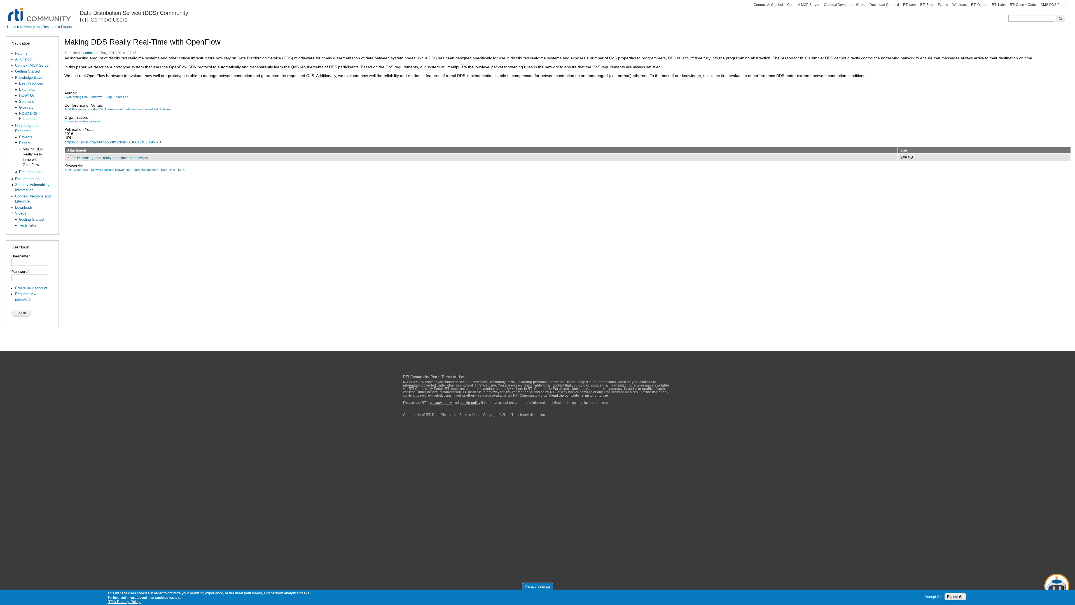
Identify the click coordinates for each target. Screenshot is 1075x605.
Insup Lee (121, 97)
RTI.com (909, 5)
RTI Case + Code (1023, 5)
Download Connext (884, 5)
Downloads (24, 207)
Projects (25, 137)
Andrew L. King (101, 97)
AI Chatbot (23, 59)
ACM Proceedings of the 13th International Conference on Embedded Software (117, 109)
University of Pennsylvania (82, 121)
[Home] (40, 11)
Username (21, 256)
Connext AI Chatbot (768, 5)
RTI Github (979, 5)
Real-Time (168, 169)
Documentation (27, 179)
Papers (66, 27)
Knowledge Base (28, 77)
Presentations (30, 172)
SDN (67, 169)
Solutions (26, 101)
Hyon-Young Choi (76, 97)
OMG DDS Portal (1053, 5)
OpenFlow (81, 169)
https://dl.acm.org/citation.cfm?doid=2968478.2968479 (112, 142)
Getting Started (27, 71)
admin (90, 53)
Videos (20, 213)
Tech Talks (28, 225)
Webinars (959, 5)
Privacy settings (537, 586)
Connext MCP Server (803, 5)
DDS (181, 169)
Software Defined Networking (110, 169)
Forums (21, 53)
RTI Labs (999, 5)
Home (11, 27)
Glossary (26, 107)
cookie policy (470, 402)
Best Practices (31, 83)
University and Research (38, 27)
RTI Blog (926, 5)
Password (20, 272)
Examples (27, 89)
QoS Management (146, 169)
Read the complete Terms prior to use (578, 395)
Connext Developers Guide (844, 5)
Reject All (955, 597)
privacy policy (441, 402)
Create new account (31, 288)
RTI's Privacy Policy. (124, 602)
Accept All (933, 597)
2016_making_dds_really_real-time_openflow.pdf (110, 158)
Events (943, 5)
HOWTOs (27, 95)
